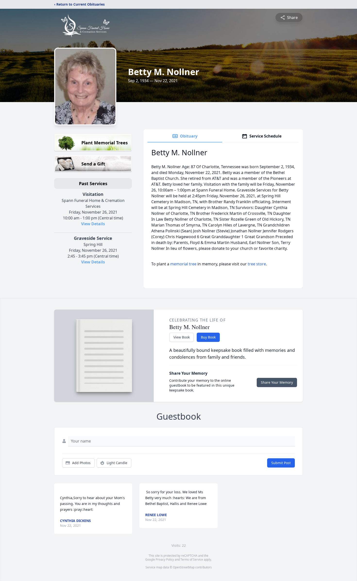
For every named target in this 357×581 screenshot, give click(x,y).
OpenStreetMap (184, 567)
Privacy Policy (165, 559)
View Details (93, 223)
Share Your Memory (277, 382)
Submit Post (281, 462)
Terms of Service (191, 559)
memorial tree (183, 264)
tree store (257, 264)
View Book (181, 337)
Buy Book (208, 337)
